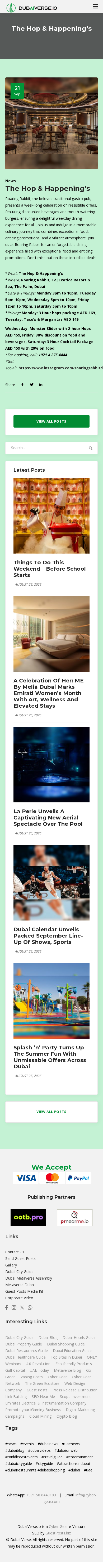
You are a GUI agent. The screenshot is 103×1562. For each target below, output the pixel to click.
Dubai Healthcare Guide (26, 1357)
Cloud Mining (40, 1416)
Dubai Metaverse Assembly (28, 1278)
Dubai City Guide (19, 1271)
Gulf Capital (15, 1370)
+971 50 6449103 (41, 1494)
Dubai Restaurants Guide (27, 1350)
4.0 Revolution (39, 1363)
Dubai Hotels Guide (79, 1337)
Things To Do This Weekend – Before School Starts (49, 568)
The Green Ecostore (42, 1383)
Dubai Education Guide (72, 1350)
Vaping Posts (32, 1376)
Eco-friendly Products (73, 1363)
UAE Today (40, 1370)
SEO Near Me (44, 1396)
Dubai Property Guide (24, 1344)
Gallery (11, 1265)
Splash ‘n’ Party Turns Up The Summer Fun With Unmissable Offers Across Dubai (49, 1057)
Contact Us (14, 1251)
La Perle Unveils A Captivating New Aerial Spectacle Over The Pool (48, 817)
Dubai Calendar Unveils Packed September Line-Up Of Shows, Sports (48, 935)
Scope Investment (75, 1396)
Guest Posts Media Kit (24, 1291)
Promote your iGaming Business (33, 1409)
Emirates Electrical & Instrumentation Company (45, 1403)
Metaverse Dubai (20, 1284)
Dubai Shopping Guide (66, 1344)
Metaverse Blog (68, 1370)
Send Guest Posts (20, 1258)
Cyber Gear (58, 1376)
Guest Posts (38, 1389)
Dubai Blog (49, 1337)
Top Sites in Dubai (67, 1357)
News (10, 180)
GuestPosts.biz (58, 1533)
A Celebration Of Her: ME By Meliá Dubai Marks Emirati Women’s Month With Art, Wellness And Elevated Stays (48, 693)
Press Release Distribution (75, 1389)
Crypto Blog (67, 1416)
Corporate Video (19, 1297)
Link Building (16, 1396)
